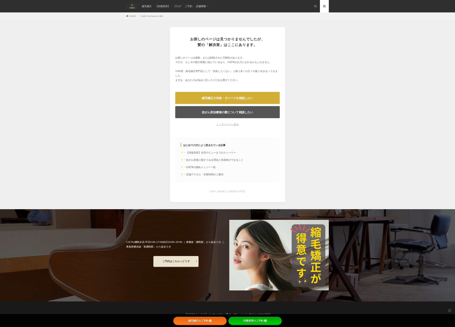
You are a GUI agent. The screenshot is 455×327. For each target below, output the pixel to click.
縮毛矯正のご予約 (198, 320)
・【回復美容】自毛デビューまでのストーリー (210, 152)
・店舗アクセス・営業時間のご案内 (203, 174)
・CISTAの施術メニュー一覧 (200, 167)
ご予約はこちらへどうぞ (176, 261)
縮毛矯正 (147, 6)
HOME (132, 16)
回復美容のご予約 (253, 320)
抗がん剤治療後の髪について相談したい (227, 112)
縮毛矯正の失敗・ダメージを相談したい (227, 98)
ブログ (177, 6)
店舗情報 (201, 6)
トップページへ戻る (227, 124)
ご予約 (188, 6)
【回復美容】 (162, 6)
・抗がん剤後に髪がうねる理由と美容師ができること (213, 159)
